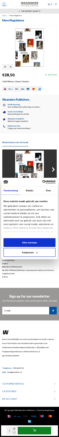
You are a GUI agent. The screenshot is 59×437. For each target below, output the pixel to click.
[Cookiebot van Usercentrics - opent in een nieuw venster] (42, 182)
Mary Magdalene (16, 15)
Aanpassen (28, 252)
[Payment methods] (5, 88)
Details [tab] (29, 190)
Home (4, 15)
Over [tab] (48, 190)
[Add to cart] (34, 430)
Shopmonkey (49, 410)
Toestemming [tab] (10, 190)
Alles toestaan (29, 242)
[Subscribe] (53, 310)
